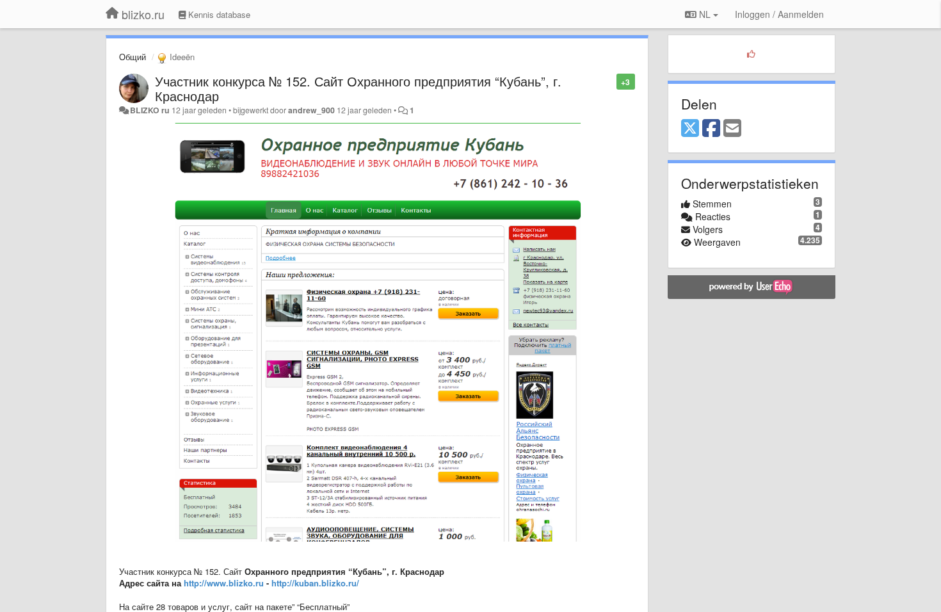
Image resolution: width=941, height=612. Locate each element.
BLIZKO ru (151, 110)
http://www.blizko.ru (224, 583)
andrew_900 (311, 110)
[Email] (732, 129)
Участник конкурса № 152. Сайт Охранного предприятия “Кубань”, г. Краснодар (358, 88)
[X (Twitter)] (690, 129)
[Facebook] (711, 129)
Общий (132, 57)
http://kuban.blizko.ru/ (315, 583)
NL (704, 14)
